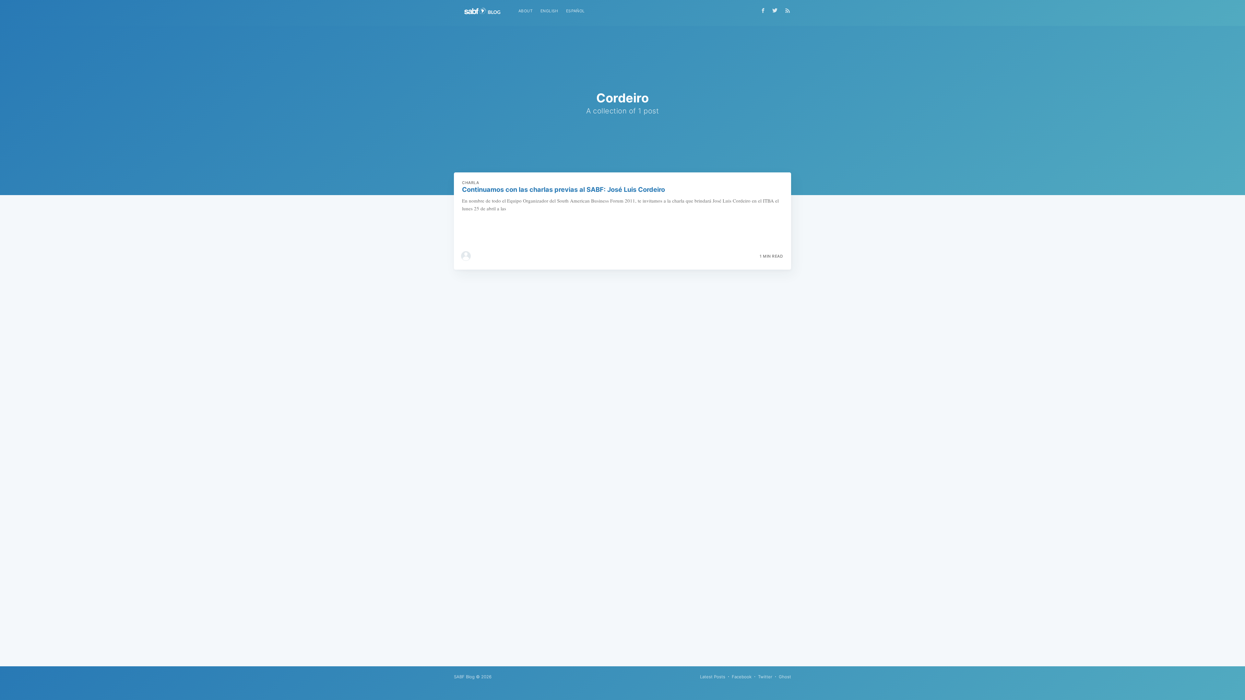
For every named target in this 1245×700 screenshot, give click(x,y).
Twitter (765, 676)
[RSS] (787, 10)
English (549, 10)
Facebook (742, 676)
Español (575, 10)
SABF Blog (464, 676)
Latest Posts (712, 676)
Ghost (785, 676)
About (525, 10)
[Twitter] (776, 10)
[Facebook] (763, 10)
